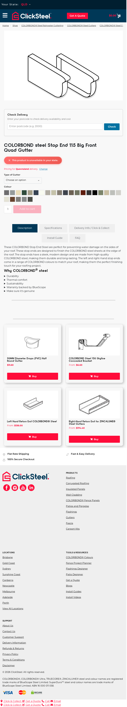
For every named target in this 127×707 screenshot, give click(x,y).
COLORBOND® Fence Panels (82, 501)
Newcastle (8, 586)
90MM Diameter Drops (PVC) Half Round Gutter (27, 359)
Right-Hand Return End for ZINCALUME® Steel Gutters (91, 422)
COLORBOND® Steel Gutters (81, 26)
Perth (5, 603)
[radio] (6, 192)
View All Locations (12, 609)
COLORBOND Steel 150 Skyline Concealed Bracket (86, 359)
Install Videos (72, 597)
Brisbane (7, 557)
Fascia (68, 523)
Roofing (69, 478)
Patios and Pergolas (76, 506)
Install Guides (72, 592)
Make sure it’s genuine (21, 291)
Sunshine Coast (11, 575)
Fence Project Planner (77, 563)
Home (5, 26)
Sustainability (15, 284)
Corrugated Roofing (76, 483)
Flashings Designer (76, 569)
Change (43, 169)
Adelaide (7, 597)
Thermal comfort (17, 280)
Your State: (10, 4)
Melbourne (8, 592)
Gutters (69, 518)
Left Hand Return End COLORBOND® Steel (32, 421)
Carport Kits (72, 529)
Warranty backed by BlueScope (26, 287)
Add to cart (27, 209)
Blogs (68, 586)
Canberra (7, 580)
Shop (15, 26)
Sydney (6, 569)
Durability (13, 276)
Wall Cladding (73, 495)
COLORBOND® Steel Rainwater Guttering (42, 26)
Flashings (70, 512)
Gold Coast (8, 563)
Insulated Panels (74, 489)
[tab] (24, 228)
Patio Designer (73, 575)
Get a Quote (72, 580)
